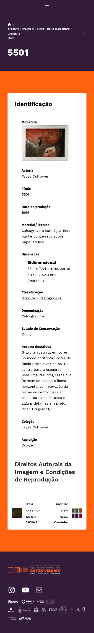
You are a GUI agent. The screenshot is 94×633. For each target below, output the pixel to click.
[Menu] (47, 5)
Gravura (28, 298)
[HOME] (9, 25)
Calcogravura (50, 298)
